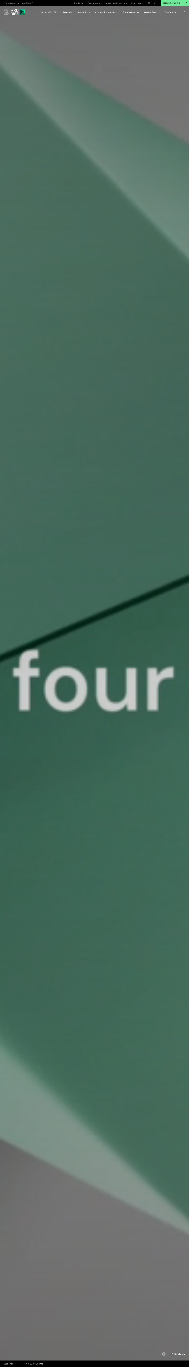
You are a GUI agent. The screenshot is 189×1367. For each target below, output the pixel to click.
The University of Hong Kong (17, 3)
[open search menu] (184, 12)
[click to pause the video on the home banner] (164, 1354)
